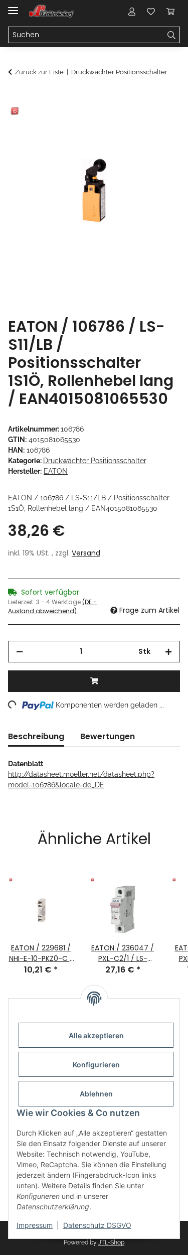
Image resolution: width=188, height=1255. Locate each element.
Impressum (35, 1225)
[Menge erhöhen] (168, 651)
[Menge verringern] (20, 651)
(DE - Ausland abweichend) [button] (52, 606)
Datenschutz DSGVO (97, 1225)
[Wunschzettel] (150, 11)
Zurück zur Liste (39, 72)
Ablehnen (96, 1093)
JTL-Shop (111, 1242)
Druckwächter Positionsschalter (94, 461)
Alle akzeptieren (96, 1035)
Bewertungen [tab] (107, 736)
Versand (86, 553)
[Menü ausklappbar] (13, 6)
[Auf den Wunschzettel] (159, 123)
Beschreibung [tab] (36, 736)
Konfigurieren (96, 1064)
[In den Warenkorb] (16, 98)
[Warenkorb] (170, 11)
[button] (131, 11)
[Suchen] (171, 35)
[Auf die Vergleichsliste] (133, 123)
